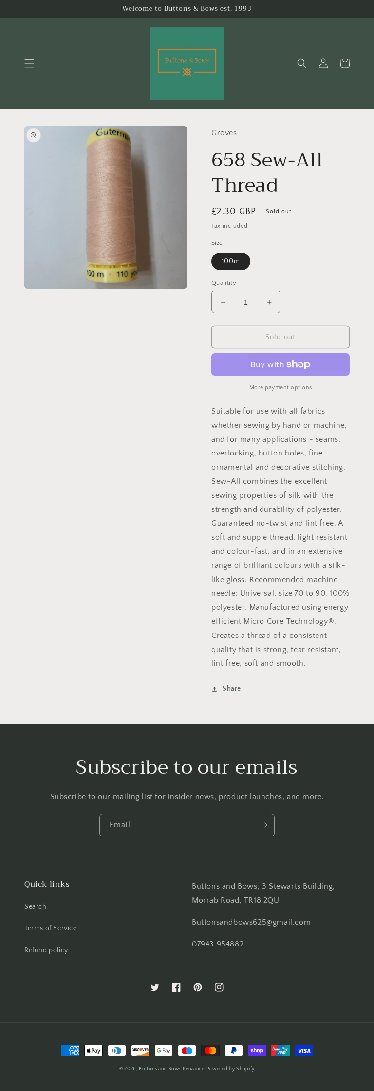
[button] (29, 63)
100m (231, 261)
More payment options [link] (280, 387)
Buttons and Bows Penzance (172, 1069)
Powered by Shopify (230, 1069)
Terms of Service (50, 928)
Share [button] (232, 688)
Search (35, 906)
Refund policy (46, 950)
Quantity (223, 282)
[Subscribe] (263, 825)
